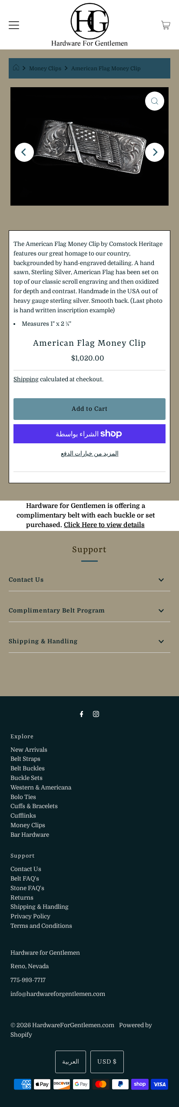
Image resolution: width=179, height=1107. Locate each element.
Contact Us (26, 579)
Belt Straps (25, 759)
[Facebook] (81, 714)
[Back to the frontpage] (17, 68)
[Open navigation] (14, 25)
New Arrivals (28, 750)
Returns (21, 897)
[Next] (154, 152)
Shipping (26, 379)
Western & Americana (40, 787)
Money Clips (45, 69)
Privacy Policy (30, 916)
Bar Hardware (29, 835)
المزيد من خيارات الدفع (90, 453)
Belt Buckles (27, 768)
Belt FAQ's (24, 878)
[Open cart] (166, 25)
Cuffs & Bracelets (34, 806)
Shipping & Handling (43, 641)
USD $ (107, 1061)
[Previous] (24, 152)
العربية (70, 1061)
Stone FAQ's (27, 888)
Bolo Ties (23, 797)
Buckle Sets (26, 778)
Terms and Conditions (41, 926)
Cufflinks (23, 815)
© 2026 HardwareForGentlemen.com (62, 1025)
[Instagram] (96, 714)
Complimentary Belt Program (57, 610)
